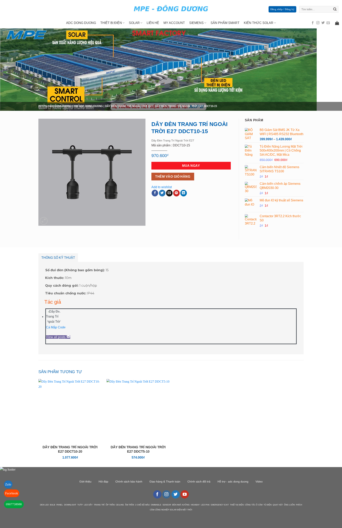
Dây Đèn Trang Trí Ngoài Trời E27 (129, 106)
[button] (44, 221)
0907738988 (14, 504)
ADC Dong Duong (91, 106)
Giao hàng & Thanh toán (164, 481)
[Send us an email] (328, 23)
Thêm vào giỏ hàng (172, 176)
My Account (174, 23)
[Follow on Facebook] (312, 23)
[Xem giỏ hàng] (337, 23)
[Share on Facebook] (155, 193)
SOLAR (134, 23)
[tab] (58, 257)
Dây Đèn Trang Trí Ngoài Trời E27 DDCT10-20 (70, 449)
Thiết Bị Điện (111, 23)
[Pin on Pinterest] (176, 193)
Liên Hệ (153, 23)
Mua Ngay (191, 165)
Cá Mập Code (56, 327)
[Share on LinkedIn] (183, 193)
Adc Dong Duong (81, 23)
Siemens (196, 23)
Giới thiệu (85, 481)
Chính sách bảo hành (128, 481)
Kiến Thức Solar (258, 23)
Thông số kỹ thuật (58, 257)
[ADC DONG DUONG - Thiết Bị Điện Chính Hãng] (171, 9)
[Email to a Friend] (169, 193)
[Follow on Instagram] (317, 23)
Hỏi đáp (103, 481)
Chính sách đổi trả (198, 481)
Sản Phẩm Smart (225, 23)
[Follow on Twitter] (323, 23)
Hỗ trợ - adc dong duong (233, 481)
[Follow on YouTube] (184, 494)
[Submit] (335, 9)
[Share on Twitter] (162, 193)
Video (259, 481)
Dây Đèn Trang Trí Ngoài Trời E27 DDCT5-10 (138, 449)
